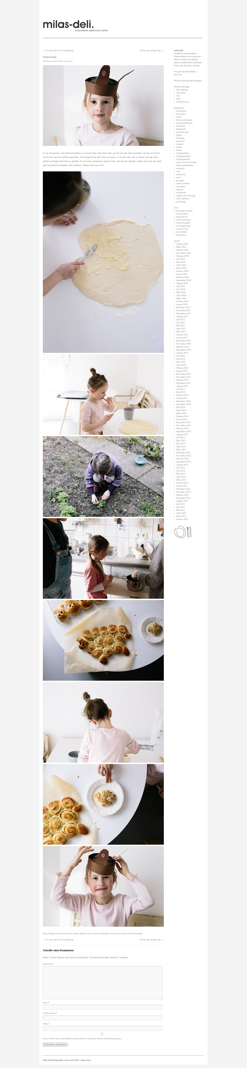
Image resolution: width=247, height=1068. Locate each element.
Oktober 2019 (182, 256)
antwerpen (181, 114)
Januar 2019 (181, 274)
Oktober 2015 (182, 380)
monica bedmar (183, 222)
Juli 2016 (180, 356)
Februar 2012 (182, 483)
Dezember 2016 (183, 340)
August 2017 (182, 316)
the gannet (181, 235)
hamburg (180, 138)
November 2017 (183, 310)
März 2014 (181, 413)
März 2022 (181, 247)
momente (94, 933)
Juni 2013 (180, 440)
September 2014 (183, 404)
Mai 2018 (180, 292)
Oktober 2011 (182, 495)
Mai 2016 (180, 362)
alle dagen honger (184, 210)
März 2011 (181, 516)
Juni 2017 (180, 322)
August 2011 (182, 501)
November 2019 (183, 253)
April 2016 (181, 365)
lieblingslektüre (183, 156)
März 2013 (181, 449)
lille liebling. (182, 89)
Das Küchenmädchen (71, 153)
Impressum (86, 1060)
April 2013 (181, 446)
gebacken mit (85, 933)
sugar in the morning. (186, 195)
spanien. (180, 189)
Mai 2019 (180, 262)
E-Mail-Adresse (50, 1013)
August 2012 (182, 464)
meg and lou (182, 216)
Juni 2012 (180, 470)
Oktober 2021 (182, 250)
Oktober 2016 (182, 346)
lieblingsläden (182, 153)
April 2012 (181, 477)
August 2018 (182, 283)
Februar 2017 (182, 334)
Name (46, 1002)
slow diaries (181, 232)
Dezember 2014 (183, 401)
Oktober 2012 (182, 458)
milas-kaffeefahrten (185, 165)
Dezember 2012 (183, 452)
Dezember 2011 (183, 489)
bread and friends (72, 933)
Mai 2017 (180, 325)
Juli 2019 (180, 259)
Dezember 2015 (183, 374)
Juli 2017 (180, 319)
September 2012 (183, 461)
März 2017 (181, 331)
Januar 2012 (181, 486)
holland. (180, 144)
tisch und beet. (183, 198)
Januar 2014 (181, 419)
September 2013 (183, 431)
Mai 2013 (180, 443)
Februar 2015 (182, 395)
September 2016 (183, 349)
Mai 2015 (180, 392)
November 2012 (183, 455)
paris (178, 177)
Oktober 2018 (182, 277)
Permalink (138, 933)
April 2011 (181, 513)
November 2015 (183, 377)
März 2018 (181, 298)
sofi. (178, 95)
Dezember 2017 (183, 307)
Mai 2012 (180, 474)
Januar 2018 (181, 304)
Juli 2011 (180, 504)
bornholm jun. (182, 101)
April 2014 (181, 410)
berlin (179, 117)
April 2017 (181, 328)
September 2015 (183, 383)
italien (179, 147)
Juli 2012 (180, 467)
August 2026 (182, 244)
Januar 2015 (181, 398)
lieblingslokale (183, 159)
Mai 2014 (180, 407)
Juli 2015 (180, 389)
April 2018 (181, 295)
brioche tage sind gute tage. (152, 50)
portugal (180, 180)
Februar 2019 (182, 271)
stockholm (181, 192)
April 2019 (181, 265)
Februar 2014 (182, 416)
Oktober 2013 (182, 428)
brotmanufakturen (184, 123)
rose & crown (182, 229)
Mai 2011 (180, 510)
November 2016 (183, 343)
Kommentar (48, 964)
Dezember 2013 (183, 422)
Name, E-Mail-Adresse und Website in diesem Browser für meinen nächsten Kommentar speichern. (82, 1038)
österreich (180, 174)
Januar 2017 (181, 337)
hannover (180, 141)
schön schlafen (183, 183)
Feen (65, 161)
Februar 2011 (182, 519)
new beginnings (183, 225)
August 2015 (182, 386)
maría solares (182, 213)
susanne (70, 61)
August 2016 (182, 353)
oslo (178, 171)
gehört (179, 135)
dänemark (180, 126)
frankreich (181, 129)
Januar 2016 (181, 371)
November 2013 (183, 425)
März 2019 (181, 268)
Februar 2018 (182, 301)
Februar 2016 (182, 368)
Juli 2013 (180, 437)
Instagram (197, 80)
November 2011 (183, 492)
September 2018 (183, 280)
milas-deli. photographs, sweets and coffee (61, 1060)
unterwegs (181, 201)
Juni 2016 (180, 359)
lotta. (178, 98)
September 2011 (183, 498)
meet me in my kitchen (186, 162)
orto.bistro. (181, 92)
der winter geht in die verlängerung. (58, 50)
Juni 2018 (180, 289)
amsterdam (181, 111)
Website (46, 1024)
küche (179, 150)
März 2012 (181, 480)
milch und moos (183, 219)
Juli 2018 (180, 286)
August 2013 (182, 434)
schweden (180, 186)
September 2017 (183, 313)
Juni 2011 (180, 507)
